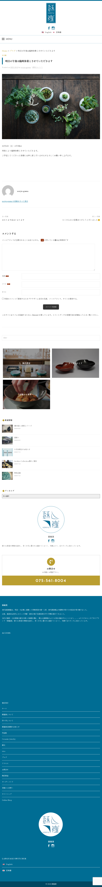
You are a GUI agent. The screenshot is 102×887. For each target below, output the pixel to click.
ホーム (4, 708)
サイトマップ (7, 794)
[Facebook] (49, 28)
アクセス (5, 763)
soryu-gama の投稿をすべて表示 (15, 201)
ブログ (4, 757)
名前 (5, 276)
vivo (3, 751)
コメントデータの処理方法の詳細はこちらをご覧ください (75, 315)
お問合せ (5, 769)
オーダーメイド (7, 782)
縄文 (3, 745)
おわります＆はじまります (13, 220)
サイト (4, 292)
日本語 (58, 32)
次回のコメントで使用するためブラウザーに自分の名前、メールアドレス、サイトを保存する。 (41, 298)
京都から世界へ (7, 788)
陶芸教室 (5, 776)
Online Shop (7, 800)
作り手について (7, 720)
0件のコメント (37, 67)
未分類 (4, 55)
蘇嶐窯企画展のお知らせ (11, 727)
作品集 (4, 733)
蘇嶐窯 (54, 884)
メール (5, 284)
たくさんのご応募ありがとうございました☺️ (81, 220)
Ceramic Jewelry (9, 739)
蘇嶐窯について (7, 714)
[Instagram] (53, 28)
